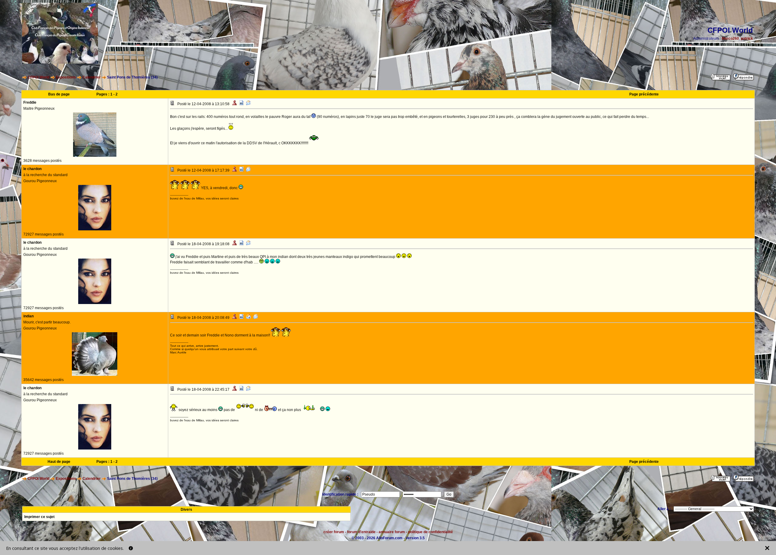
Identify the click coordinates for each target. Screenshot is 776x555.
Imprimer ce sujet (39, 517)
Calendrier (91, 77)
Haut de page (59, 462)
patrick (747, 38)
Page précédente (644, 94)
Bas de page (59, 94)
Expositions (66, 77)
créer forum (333, 532)
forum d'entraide (361, 532)
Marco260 (730, 38)
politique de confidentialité (430, 532)
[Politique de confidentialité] (131, 548)
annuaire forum (392, 532)
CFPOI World (38, 77)
